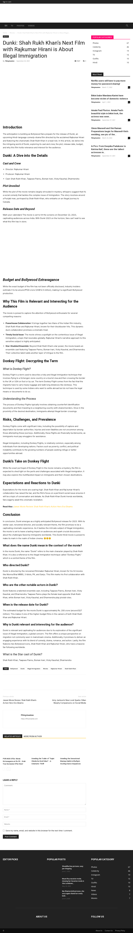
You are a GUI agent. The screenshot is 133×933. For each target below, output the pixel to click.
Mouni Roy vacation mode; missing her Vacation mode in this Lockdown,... (73, 881)
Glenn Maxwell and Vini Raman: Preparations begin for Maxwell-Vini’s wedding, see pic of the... (109, 131)
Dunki (23, 669)
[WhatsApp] (23, 66)
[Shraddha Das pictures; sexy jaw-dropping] (53, 868)
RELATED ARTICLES (12, 736)
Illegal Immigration (33, 669)
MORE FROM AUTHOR (33, 736)
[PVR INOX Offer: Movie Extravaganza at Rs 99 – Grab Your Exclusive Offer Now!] (16, 749)
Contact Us (109, 930)
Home (5, 33)
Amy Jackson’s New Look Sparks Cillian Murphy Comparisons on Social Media (69, 701)
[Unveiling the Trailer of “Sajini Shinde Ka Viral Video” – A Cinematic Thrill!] (44, 749)
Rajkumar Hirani (56, 669)
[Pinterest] (17, 66)
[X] (11, 66)
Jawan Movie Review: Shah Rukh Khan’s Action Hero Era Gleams (43, 506)
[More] (29, 66)
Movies (12, 33)
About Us (99, 930)
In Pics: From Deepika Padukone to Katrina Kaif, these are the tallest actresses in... (108, 149)
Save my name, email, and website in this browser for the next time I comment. (39, 830)
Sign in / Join (7, 2)
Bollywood (14, 669)
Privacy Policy (120, 930)
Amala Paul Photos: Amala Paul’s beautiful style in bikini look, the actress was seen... (107, 113)
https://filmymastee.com (29, 719)
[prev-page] (4, 769)
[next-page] (8, 769)
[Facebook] (5, 66)
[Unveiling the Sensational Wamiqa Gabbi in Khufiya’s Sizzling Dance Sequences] (73, 749)
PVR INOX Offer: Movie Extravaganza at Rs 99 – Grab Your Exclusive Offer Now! (14, 761)
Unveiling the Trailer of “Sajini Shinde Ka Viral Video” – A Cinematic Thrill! (42, 761)
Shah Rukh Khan (70, 669)
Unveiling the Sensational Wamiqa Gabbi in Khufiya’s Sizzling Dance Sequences (70, 761)
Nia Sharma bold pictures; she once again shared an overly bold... (73, 893)
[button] (127, 26)
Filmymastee (9, 61)
